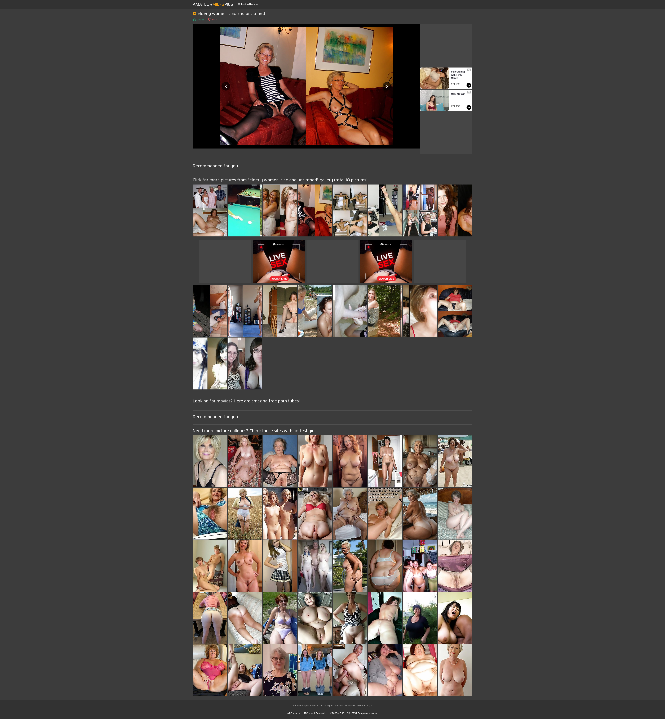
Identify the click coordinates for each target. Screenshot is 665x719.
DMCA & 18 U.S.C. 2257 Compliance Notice (354, 713)
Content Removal (315, 713)
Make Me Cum (458, 94)
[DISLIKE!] (209, 19)
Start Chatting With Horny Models (458, 75)
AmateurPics (213, 4)
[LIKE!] (194, 19)
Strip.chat (455, 84)
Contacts (295, 713)
